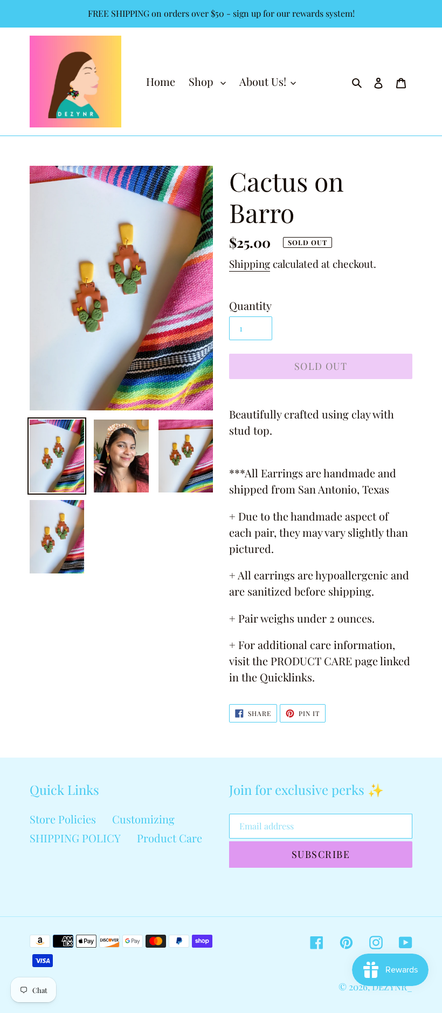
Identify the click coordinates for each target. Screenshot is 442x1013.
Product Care (169, 837)
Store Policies (63, 819)
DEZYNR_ (392, 986)
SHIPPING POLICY (75, 837)
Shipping (249, 263)
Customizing (143, 819)
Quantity (250, 305)
